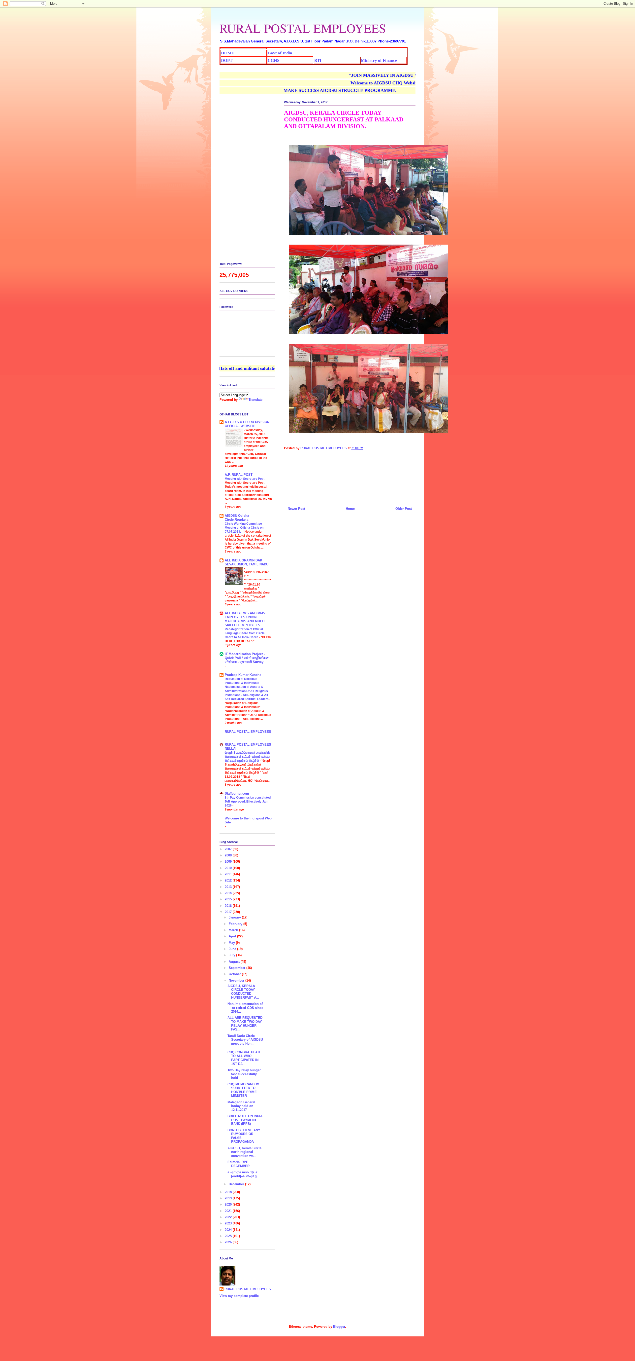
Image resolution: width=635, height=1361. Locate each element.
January (235, 917)
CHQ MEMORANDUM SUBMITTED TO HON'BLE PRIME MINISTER (243, 1090)
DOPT (226, 60)
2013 (229, 887)
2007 (229, 849)
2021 (229, 1211)
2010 (229, 868)
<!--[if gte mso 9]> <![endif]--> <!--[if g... (243, 1174)
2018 (229, 1192)
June (233, 949)
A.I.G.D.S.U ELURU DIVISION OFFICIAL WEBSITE (247, 424)
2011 (229, 874)
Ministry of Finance (379, 60)
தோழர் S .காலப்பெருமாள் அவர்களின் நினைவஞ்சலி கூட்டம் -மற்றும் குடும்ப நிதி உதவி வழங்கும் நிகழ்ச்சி (247, 756)
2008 (229, 855)
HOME (227, 53)
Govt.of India (280, 53)
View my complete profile (239, 1296)
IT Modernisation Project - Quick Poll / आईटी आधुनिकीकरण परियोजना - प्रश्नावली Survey (247, 658)
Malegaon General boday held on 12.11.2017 (241, 1106)
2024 (229, 1230)
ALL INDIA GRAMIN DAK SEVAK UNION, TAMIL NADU (246, 562)
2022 (229, 1217)
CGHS (273, 60)
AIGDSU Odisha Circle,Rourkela (237, 517)
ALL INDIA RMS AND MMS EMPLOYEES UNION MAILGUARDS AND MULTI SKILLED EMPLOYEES (245, 619)
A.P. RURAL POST (239, 475)
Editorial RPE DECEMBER (238, 1164)
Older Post (403, 509)
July (232, 955)
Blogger (339, 1326)
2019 (229, 1198)
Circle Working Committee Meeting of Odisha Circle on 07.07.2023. (244, 527)
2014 (229, 893)
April (233, 936)
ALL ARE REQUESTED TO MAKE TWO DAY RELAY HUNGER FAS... (244, 1023)
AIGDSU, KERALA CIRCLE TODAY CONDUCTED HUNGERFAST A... (243, 991)
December (237, 1184)
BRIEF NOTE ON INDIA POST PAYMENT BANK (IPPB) (244, 1120)
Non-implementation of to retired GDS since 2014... (245, 1007)
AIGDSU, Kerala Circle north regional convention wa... (244, 1152)
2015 (229, 899)
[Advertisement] (350, 481)
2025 (229, 1236)
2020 (229, 1204)
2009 (229, 861)
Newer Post (296, 509)
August (235, 961)
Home (350, 509)
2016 (229, 906)
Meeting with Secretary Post (245, 478)
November (237, 980)
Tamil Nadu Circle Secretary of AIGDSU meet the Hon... (245, 1039)
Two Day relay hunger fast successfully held (244, 1074)
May (232, 943)
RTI (317, 60)
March (234, 930)
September (237, 968)
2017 (229, 912)
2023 (229, 1223)
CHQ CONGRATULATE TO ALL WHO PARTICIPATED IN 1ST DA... (244, 1058)
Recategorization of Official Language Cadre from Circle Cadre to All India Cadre (245, 633)
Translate (255, 400)
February (236, 924)
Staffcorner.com (237, 793)
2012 (229, 880)
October (235, 974)
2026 (229, 1242)
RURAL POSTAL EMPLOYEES (303, 28)
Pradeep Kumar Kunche (243, 675)
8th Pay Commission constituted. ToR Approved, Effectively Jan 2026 (248, 801)
